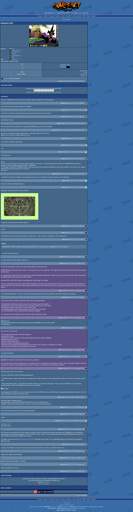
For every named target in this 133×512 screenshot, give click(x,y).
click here (46, 482)
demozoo (84, 74)
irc (103, 506)
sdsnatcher (82, 397)
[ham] (86, 158)
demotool (13, 59)
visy (83, 226)
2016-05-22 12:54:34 (72, 356)
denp (83, 110)
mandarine (53, 506)
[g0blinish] (86, 356)
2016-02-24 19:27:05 (75, 138)
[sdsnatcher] (86, 397)
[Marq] (86, 81)
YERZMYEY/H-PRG (79, 130)
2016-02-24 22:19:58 (74, 145)
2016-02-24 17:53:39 (74, 116)
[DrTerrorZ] (2, 78)
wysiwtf (83, 263)
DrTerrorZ (6, 78)
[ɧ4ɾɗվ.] (86, 407)
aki (84, 239)
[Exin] (86, 145)
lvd (84, 180)
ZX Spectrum (15, 52)
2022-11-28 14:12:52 (72, 457)
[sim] (86, 327)
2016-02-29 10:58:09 (71, 290)
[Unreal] (86, 471)
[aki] (86, 239)
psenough (82, 152)
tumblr (49, 92)
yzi (84, 297)
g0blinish (82, 356)
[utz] (86, 138)
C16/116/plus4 (15, 55)
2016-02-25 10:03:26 (75, 180)
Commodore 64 (15, 50)
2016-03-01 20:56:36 (75, 297)
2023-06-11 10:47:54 (73, 471)
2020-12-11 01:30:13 (71, 451)
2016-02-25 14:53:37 (75, 239)
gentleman (82, 429)
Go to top (66, 503)
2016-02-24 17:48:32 (74, 110)
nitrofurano (82, 451)
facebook (34, 92)
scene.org (80, 13)
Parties (57, 16)
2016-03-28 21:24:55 (71, 317)
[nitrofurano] (86, 451)
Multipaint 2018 (5, 424)
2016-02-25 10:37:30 (75, 187)
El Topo (83, 457)
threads (58, 92)
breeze (83, 256)
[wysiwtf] (86, 263)
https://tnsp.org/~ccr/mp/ (26, 439)
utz (84, 138)
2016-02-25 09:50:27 (65, 174)
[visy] (86, 226)
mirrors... (84, 76)
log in (79, 495)
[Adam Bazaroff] (86, 420)
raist (54, 13)
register (84, 495)
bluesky (53, 92)
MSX (12, 57)
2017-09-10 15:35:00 (73, 414)
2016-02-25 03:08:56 (74, 158)
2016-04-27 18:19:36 (75, 327)
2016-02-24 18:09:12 (70, 123)
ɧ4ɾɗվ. (83, 407)
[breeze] (86, 256)
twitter (39, 92)
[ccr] (86, 444)
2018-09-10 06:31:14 (75, 444)
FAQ (87, 16)
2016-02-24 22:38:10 (71, 152)
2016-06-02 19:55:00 (70, 397)
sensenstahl (81, 123)
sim (84, 327)
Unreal (83, 471)
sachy (83, 464)
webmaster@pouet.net (74, 508)
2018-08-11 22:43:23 (71, 429)
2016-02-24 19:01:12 (65, 130)
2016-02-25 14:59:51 (72, 263)
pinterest (43, 92)
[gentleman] (86, 429)
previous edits (44, 484)
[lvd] (86, 180)
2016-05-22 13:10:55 (71, 368)
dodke (83, 414)
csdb (85, 72)
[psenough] (86, 152)
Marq (83, 81)
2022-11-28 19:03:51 (73, 464)
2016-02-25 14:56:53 (73, 256)
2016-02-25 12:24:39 (74, 226)
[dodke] (86, 414)
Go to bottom (67, 19)
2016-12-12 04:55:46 (73, 407)
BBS (83, 16)
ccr (84, 444)
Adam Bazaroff (80, 420)
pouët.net (32, 506)
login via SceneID (47, 492)
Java (12, 48)
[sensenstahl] (86, 123)
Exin (83, 145)
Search (78, 16)
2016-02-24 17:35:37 (74, 103)
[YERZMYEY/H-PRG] (86, 130)
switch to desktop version (66, 505)
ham (83, 158)
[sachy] (86, 464)
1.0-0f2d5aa (39, 506)
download (83, 71)
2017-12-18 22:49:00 (68, 420)
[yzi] (86, 297)
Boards (68, 16)
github (83, 508)
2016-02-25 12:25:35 (74, 232)
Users (63, 16)
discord (97, 506)
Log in (40, 16)
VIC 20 (13, 53)
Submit (92, 16)
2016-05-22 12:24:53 (71, 349)
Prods (45, 16)
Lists (73, 16)
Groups (51, 16)
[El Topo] (86, 457)
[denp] (86, 110)
